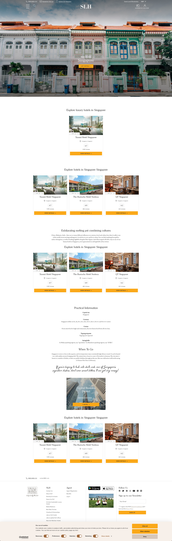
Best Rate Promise (51, 509)
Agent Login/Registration (131, 1)
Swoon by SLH (50, 499)
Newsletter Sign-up (47, 1)
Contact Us (49, 491)
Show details (105, 536)
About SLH (49, 494)
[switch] (63, 536)
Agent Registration (72, 491)
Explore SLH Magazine (65, 1)
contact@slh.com (44, 478)
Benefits (69, 494)
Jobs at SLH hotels (51, 515)
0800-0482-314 (32, 1)
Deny (144, 536)
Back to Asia (86, 57)
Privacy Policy (129, 509)
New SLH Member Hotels (53, 520)
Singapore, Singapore (87, 141)
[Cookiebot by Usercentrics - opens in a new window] (24, 537)
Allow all (145, 526)
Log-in (68, 496)
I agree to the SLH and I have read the (132, 508)
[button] (75, 134)
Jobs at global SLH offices (53, 518)
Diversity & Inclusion (52, 496)
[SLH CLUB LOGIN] (145, 5)
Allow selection (145, 531)
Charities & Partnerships (53, 512)
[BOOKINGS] (138, 5)
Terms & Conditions (136, 507)
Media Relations (50, 507)
